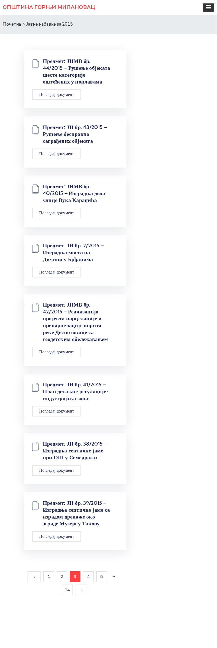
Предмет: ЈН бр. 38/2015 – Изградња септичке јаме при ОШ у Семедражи (75, 451)
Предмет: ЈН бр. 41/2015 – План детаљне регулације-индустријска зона (75, 391)
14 (67, 590)
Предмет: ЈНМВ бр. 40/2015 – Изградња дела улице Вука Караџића (74, 193)
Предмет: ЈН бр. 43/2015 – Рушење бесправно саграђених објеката (75, 134)
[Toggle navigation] (208, 7)
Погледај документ (56, 94)
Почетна (12, 24)
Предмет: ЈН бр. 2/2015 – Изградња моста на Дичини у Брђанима (73, 252)
